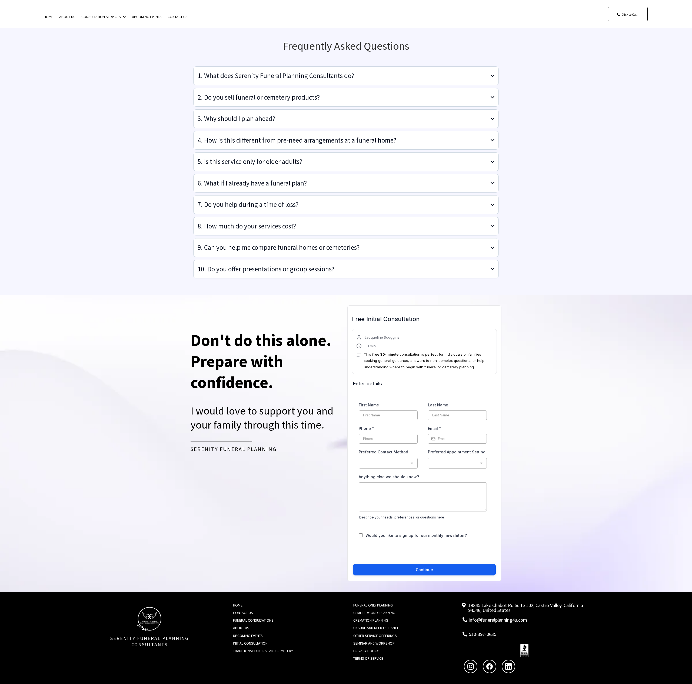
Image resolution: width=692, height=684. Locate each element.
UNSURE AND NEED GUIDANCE (376, 627)
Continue (424, 569)
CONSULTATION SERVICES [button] (101, 16)
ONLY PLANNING (380, 605)
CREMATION (362, 620)
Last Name (438, 405)
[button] (424, 352)
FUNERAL (360, 605)
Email (434, 428)
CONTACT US (243, 612)
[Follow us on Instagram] (470, 666)
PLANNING (380, 620)
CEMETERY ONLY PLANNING (374, 612)
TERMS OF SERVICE (368, 658)
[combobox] (388, 463)
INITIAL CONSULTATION (250, 643)
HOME (237, 605)
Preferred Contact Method (383, 452)
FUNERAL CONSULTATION (252, 620)
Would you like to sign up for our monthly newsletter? (416, 535)
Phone (366, 428)
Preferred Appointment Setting (456, 452)
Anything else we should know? (389, 476)
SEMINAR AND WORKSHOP (374, 643)
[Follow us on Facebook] (489, 666)
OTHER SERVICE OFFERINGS (375, 635)
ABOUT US (241, 627)
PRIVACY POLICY (366, 650)
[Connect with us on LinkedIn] (508, 666)
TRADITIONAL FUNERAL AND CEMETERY (263, 650)
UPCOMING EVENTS (248, 635)
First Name (369, 405)
